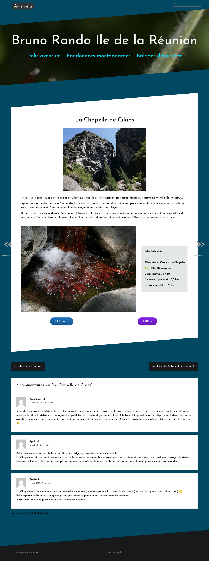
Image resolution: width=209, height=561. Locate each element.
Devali (36, 552)
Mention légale (114, 552)
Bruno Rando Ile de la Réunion (105, 41)
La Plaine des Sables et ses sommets (173, 366)
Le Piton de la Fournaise (28, 366)
